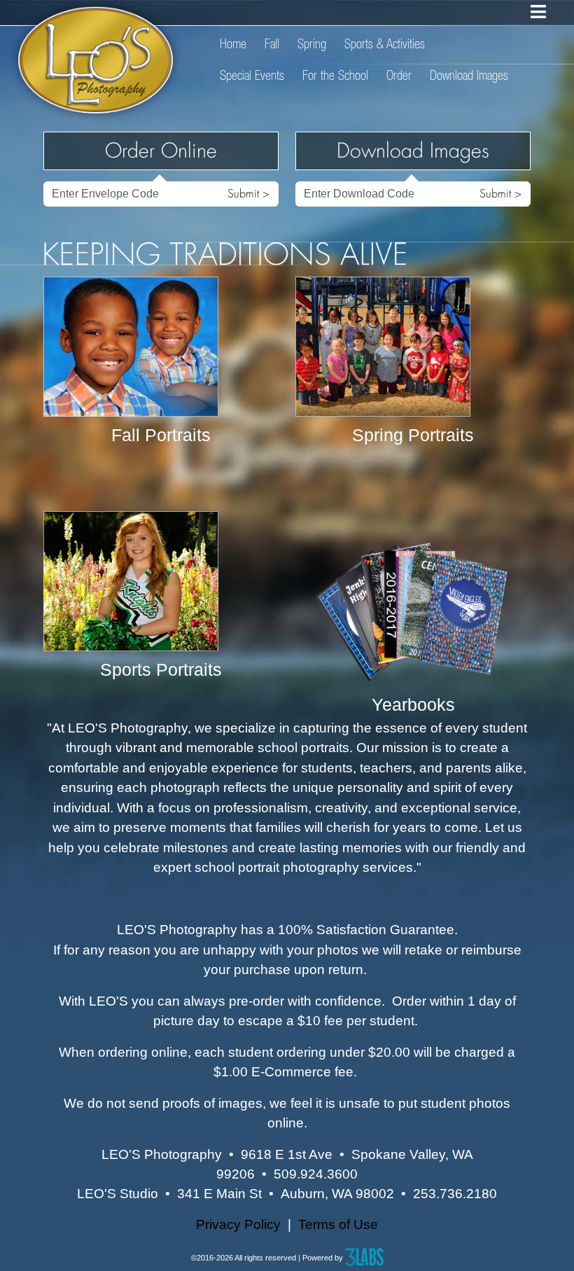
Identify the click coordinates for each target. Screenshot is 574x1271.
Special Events (252, 75)
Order (399, 75)
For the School (335, 75)
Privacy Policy (238, 1224)
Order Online (161, 150)
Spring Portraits (413, 435)
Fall (272, 43)
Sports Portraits (161, 669)
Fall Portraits (161, 435)
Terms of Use (338, 1224)
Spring (312, 43)
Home (233, 43)
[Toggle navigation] (538, 11)
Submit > (248, 193)
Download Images (469, 75)
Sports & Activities (384, 43)
